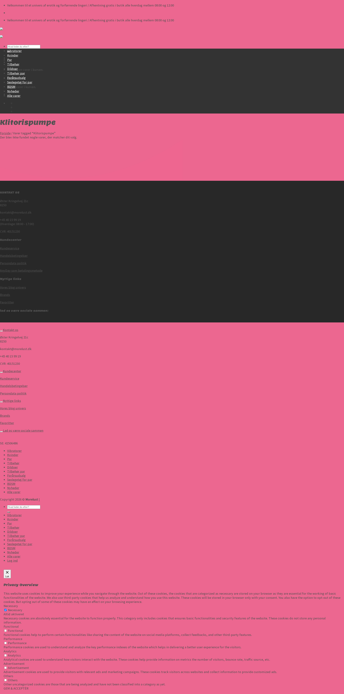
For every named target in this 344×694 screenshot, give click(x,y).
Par (9, 60)
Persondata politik (13, 263)
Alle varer (13, 96)
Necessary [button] (11, 606)
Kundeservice (9, 248)
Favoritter (7, 302)
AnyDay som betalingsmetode (21, 270)
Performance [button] (13, 639)
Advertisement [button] (14, 664)
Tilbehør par (16, 73)
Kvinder (12, 55)
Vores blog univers (13, 287)
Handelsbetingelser (14, 256)
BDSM (11, 87)
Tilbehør (13, 64)
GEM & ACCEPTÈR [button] (16, 688)
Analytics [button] (10, 651)
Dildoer (12, 69)
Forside (5, 133)
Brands (5, 295)
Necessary (15, 610)
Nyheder (13, 91)
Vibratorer (14, 51)
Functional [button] (11, 626)
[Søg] (8, 512)
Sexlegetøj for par (19, 82)
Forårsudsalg (16, 78)
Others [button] (8, 676)
